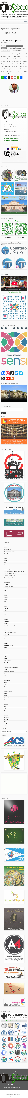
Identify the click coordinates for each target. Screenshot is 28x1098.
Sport (5, 706)
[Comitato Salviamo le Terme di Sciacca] (14, 492)
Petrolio (23, 48)
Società (5, 700)
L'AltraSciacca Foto (8, 630)
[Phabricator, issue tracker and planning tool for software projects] (11, 1053)
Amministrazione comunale (9, 551)
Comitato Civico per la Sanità (10, 573)
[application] (14, 283)
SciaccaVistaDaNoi (8, 691)
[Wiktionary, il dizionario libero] (11, 1026)
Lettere (5, 636)
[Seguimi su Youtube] (14, 22)
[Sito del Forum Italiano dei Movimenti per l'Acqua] (14, 510)
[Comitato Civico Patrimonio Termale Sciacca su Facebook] (7, 263)
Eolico (5, 601)
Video (5, 726)
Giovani (5, 610)
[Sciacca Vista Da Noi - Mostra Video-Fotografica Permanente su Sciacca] (21, 175)
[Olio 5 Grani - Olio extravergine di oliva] (14, 836)
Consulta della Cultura (8, 586)
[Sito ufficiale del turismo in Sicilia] (14, 431)
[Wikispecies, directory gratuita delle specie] (18, 1039)
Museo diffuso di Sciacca (9, 645)
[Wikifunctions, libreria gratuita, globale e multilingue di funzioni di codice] (24, 1039)
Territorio (6, 713)
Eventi (5, 604)
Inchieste (6, 615)
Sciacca (5, 686)
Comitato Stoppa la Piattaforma (11, 45)
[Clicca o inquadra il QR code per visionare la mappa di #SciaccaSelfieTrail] (14, 307)
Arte (5, 556)
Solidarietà (6, 702)
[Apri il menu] (25, 22)
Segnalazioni (6, 697)
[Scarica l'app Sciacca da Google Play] (7, 229)
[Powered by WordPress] (21, 1094)
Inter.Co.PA (6, 621)
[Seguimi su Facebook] (6, 22)
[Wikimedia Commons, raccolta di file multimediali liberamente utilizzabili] (4, 1039)
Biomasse (6, 564)
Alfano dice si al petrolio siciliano (11, 41)
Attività (5, 560)
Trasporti (6, 719)
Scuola (5, 695)
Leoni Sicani (6, 634)
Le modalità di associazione (11, 140)
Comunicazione (7, 582)
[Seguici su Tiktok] (10, 22)
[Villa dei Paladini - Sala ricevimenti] (14, 919)
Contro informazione (8, 588)
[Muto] (22, 289)
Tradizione (6, 715)
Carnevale (6, 567)
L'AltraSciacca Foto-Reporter (10, 632)
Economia (6, 597)
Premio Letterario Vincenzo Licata (11, 667)
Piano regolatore (7, 660)
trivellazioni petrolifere (5, 50)
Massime (6, 643)
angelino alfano (12, 48)
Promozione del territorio (9, 671)
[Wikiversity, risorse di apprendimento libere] (4, 1032)
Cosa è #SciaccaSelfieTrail (14, 292)
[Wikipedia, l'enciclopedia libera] (4, 1026)
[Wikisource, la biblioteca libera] (11, 1032)
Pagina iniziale (5, 29)
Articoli (5, 558)
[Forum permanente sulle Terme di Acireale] (14, 522)
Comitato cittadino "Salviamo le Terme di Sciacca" (14, 571)
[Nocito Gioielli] (14, 812)
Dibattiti (5, 593)
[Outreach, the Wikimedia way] (4, 1059)
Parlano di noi (7, 654)
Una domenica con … (8, 724)
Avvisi (5, 562)
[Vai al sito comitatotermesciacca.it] (14, 250)
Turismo (5, 721)
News (5, 649)
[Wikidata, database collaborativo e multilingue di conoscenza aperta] (11, 1039)
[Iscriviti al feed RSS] (2, 22)
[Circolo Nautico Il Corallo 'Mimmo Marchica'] (14, 854)
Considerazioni (20, 45)
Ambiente (6, 547)
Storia (5, 708)
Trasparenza (6, 717)
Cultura (5, 591)
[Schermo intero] (25, 289)
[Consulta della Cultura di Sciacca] (14, 533)
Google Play (8, 237)
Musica (5, 647)
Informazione (4, 48)
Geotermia (6, 608)
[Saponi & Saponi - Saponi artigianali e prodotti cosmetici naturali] (14, 897)
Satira (5, 684)
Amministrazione (7, 549)
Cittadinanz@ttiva (8, 569)
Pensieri (5, 656)
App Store (21, 237)
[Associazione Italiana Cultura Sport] (14, 741)
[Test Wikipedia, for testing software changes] (18, 1053)
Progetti (5, 669)
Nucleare (6, 652)
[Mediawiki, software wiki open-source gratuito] (11, 1046)
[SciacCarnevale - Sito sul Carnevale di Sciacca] (7, 188)
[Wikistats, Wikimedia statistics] (24, 1059)
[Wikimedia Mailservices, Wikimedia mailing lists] (18, 1059)
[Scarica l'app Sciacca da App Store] (21, 229)
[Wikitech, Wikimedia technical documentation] (4, 1053)
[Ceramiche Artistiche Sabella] (14, 876)
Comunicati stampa (8, 580)
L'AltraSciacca (7, 628)
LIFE (5, 641)
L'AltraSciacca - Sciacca (12, 1094)
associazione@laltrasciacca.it (16, 1087)
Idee (5, 612)
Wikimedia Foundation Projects (14, 1021)
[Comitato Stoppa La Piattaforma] (14, 465)
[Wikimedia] (14, 1016)
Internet (5, 623)
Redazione (20, 50)
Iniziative (6, 619)
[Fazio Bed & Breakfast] (14, 988)
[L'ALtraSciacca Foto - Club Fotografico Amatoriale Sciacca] (7, 175)
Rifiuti (5, 676)
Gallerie (5, 606)
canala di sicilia (18, 48)
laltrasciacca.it (15, 1085)
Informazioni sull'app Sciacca (14, 221)
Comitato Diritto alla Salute (9, 575)
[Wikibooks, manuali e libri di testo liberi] (18, 1026)
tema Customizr (16, 1096)
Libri (5, 638)
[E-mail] (4, 22)
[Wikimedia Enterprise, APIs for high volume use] (24, 1046)
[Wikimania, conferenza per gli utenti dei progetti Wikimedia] (11, 1059)
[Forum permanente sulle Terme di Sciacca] (14, 205)
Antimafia (6, 553)
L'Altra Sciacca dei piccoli (9, 625)
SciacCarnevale (7, 689)
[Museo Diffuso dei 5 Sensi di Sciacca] (14, 346)
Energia (5, 599)
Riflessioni (6, 678)
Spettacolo (6, 704)
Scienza (5, 693)
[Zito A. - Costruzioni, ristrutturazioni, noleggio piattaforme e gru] (14, 973)
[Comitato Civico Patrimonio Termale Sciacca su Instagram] (21, 263)
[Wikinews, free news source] (24, 1032)
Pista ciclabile (6, 662)
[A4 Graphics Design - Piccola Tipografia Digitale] (14, 949)
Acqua (5, 545)
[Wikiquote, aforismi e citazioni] (24, 1026)
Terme (5, 710)
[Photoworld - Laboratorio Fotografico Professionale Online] (14, 1002)
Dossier (5, 595)
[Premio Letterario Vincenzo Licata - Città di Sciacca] (21, 188)
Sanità (5, 682)
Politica (5, 665)
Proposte (5, 673)
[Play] (3, 289)
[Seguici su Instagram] (8, 22)
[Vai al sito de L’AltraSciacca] (14, 114)
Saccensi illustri (7, 680)
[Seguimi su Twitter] (12, 22)
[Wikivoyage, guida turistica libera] (18, 1032)
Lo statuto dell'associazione (11, 138)
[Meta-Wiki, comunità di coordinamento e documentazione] (18, 1046)
